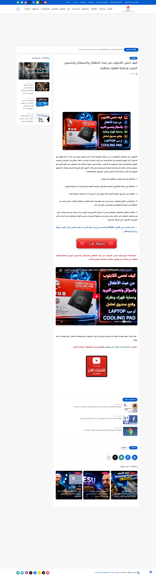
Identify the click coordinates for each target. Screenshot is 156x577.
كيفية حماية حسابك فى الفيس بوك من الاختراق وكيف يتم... (100, 418)
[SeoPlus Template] (138, 572)
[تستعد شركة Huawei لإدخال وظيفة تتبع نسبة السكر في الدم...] (42, 86)
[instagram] (25, 2)
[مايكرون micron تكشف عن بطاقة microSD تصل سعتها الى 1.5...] (42, 102)
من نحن (75, 2)
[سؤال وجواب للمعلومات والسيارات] (128, 9)
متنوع (62, 9)
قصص (54, 9)
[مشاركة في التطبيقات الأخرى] (108, 457)
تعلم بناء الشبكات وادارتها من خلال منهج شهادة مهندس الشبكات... (97, 407)
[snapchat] (37, 2)
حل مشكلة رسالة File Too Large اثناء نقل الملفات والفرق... (69, 494)
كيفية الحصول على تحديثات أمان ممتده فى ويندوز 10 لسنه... (98, 494)
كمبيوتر (85, 9)
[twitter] (29, 2)
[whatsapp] (17, 2)
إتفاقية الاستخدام (102, 2)
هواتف (94, 9)
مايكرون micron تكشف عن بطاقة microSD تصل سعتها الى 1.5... (27, 105)
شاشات (76, 9)
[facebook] (33, 2)
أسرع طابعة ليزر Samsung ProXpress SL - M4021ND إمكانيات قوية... (124, 494)
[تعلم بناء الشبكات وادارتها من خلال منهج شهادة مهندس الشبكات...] (130, 408)
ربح (68, 9)
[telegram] (21, 2)
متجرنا (28, 9)
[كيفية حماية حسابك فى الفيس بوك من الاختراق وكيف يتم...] (130, 419)
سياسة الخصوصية (116, 2)
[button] (128, 457)
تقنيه (110, 9)
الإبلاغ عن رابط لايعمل (132, 2)
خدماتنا (68, 2)
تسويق (35, 9)
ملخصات (45, 9)
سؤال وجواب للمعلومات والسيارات (106, 573)
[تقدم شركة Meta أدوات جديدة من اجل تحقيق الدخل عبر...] (42, 117)
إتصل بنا (83, 2)
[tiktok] (41, 2)
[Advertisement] (78, 30)
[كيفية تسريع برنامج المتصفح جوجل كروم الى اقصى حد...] (130, 431)
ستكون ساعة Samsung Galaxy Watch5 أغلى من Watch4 (37, 72)
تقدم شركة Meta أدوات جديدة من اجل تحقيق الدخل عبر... (26, 118)
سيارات (102, 9)
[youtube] (45, 2)
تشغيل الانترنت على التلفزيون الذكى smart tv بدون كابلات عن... (99, 50)
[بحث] (18, 9)
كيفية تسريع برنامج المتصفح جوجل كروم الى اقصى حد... (102, 430)
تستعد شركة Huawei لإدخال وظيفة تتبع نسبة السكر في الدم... (27, 89)
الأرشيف (91, 2)
